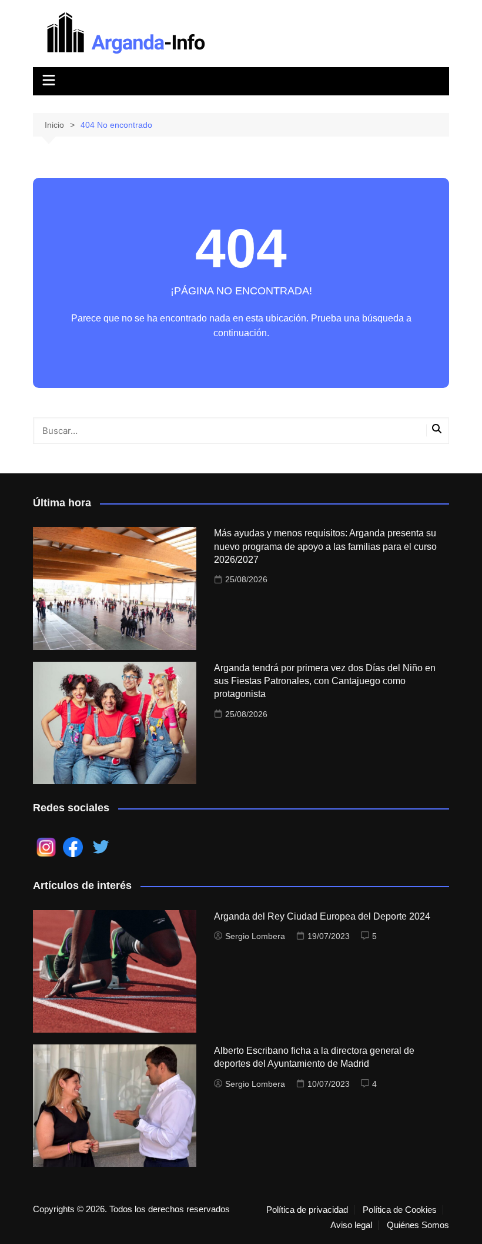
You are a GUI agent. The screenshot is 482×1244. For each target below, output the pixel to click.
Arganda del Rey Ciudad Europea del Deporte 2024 (322, 916)
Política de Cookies (400, 1210)
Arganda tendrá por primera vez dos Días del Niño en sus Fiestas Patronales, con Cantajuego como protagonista (325, 681)
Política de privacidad (307, 1210)
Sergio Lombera (255, 936)
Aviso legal (351, 1225)
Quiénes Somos (418, 1225)
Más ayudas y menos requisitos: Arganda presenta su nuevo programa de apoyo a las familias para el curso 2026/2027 (325, 546)
